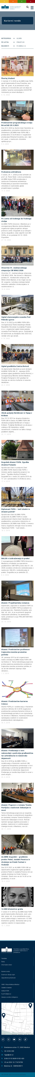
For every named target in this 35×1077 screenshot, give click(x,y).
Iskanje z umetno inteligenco (9, 997)
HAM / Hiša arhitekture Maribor (10, 984)
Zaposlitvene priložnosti (8, 978)
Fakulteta (4, 958)
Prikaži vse (20, 42)
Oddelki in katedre (6, 987)
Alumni (19, 38)
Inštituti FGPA (5, 991)
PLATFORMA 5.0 (6, 994)
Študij (3, 961)
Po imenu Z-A (21, 46)
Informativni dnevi (6, 965)
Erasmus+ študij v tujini (8, 974)
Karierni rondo (5, 971)
